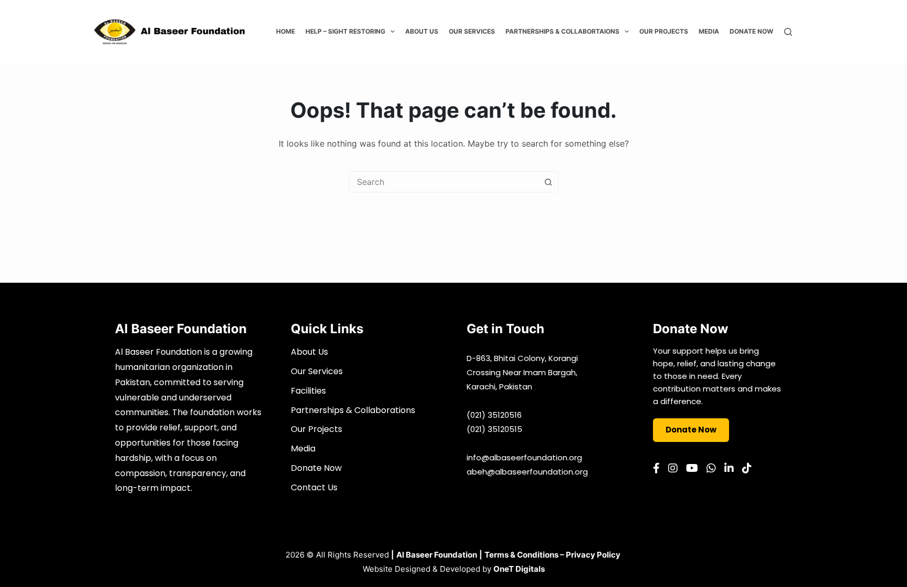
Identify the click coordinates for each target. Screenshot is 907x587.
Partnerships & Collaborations (353, 410)
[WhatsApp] (711, 468)
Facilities (308, 391)
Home (285, 31)
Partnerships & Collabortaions (562, 31)
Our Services (472, 31)
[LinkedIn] (729, 468)
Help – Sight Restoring (345, 31)
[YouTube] (692, 468)
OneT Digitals (519, 569)
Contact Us (314, 487)
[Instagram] (673, 468)
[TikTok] (747, 468)
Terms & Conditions (521, 555)
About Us (421, 31)
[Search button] (548, 182)
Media (709, 31)
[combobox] (443, 181)
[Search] (788, 32)
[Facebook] (656, 468)
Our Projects (663, 31)
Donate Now (751, 31)
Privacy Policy (593, 555)
